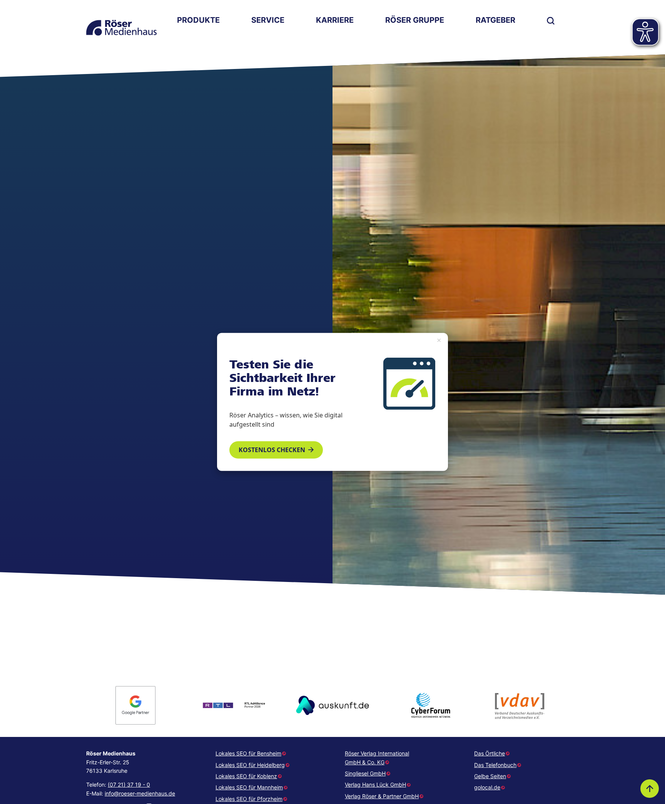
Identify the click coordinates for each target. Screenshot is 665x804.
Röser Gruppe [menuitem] (414, 20)
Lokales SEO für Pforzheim (249, 799)
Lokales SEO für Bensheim (248, 753)
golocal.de (487, 787)
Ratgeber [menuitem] (495, 20)
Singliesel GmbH (365, 773)
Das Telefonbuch (495, 765)
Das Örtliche (489, 753)
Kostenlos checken (272, 450)
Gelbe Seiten (490, 776)
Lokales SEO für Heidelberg (250, 765)
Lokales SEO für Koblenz (246, 776)
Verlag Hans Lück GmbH (375, 784)
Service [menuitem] (267, 20)
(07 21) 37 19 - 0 (129, 784)
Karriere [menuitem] (335, 20)
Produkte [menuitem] (198, 20)
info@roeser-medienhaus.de (140, 793)
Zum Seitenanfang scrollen (649, 788)
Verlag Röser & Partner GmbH (382, 796)
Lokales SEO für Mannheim (249, 787)
